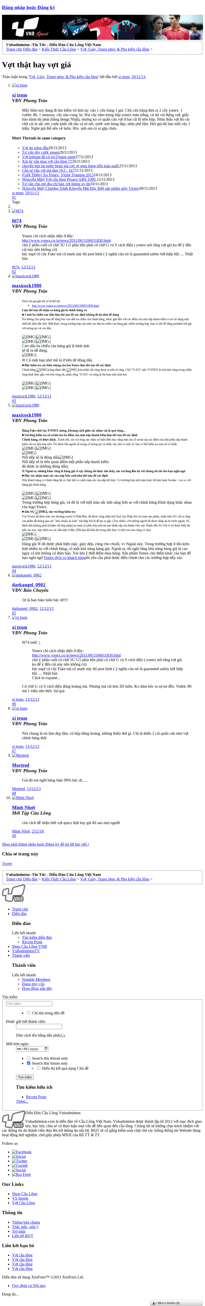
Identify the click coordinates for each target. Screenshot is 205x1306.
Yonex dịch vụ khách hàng (65, 557)
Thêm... (22, 1101)
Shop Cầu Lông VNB (29, 946)
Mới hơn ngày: (17, 1044)
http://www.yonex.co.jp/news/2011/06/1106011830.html (66, 240)
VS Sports (20, 1198)
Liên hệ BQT (22, 1236)
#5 (14, 613)
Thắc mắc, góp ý (25, 1227)
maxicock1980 (27, 285)
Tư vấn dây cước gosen (40, 152)
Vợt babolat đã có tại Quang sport (48, 157)
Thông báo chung (26, 1222)
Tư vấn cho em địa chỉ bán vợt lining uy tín (56, 184)
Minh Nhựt (23, 807)
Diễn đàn (19, 913)
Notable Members (36, 979)
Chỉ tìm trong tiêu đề (47, 1013)
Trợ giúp (19, 1231)
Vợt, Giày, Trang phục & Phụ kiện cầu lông (63, 77)
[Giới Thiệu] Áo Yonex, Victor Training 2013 (58, 175)
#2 (14, 271)
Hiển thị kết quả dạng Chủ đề (64, 1068)
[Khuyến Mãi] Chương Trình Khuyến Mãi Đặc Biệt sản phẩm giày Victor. (80, 188)
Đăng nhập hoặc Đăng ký (28, 7)
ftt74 (17, 220)
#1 (14, 197)
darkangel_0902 (29, 584)
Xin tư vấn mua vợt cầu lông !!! (47, 161)
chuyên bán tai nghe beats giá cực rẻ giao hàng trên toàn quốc (70, 166)
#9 (14, 836)
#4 (14, 571)
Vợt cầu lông (22, 1255)
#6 (14, 704)
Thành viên (21, 955)
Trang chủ (20, 909)
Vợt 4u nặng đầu (35, 148)
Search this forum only (49, 1063)
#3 (14, 401)
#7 (14, 751)
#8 (14, 793)
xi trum (124, 77)
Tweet (7, 863)
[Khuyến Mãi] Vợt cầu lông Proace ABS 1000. (59, 179)
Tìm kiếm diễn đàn (37, 937)
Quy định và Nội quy (29, 1285)
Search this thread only (49, 1058)
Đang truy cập (33, 984)
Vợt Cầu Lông (23, 1203)
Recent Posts (32, 942)
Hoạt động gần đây (37, 988)
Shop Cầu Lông (24, 1194)
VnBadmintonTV (26, 951)
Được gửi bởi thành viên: (26, 1021)
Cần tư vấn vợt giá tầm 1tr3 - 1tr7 (48, 170)
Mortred (20, 765)
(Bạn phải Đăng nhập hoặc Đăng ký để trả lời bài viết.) (45, 844)
